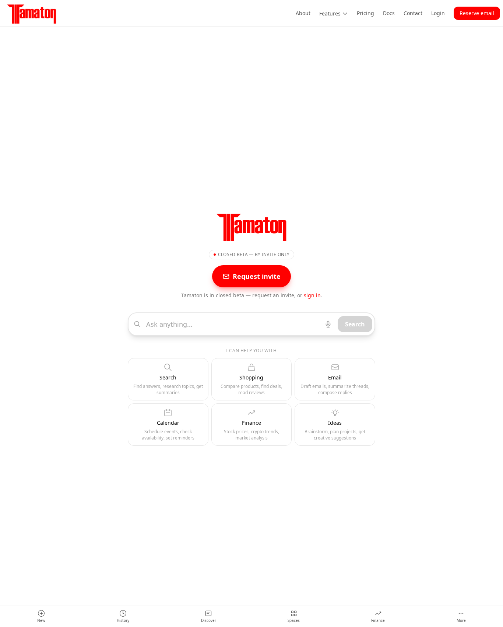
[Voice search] (328, 324)
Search (355, 324)
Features (330, 13)
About (303, 13)
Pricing (365, 13)
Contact (413, 13)
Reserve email (477, 13)
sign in (312, 295)
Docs (389, 13)
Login (438, 13)
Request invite (257, 276)
